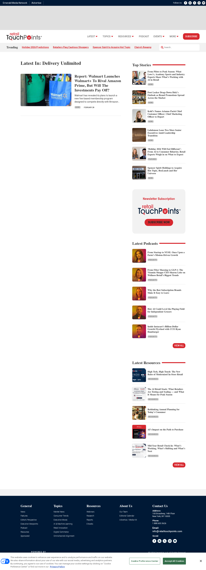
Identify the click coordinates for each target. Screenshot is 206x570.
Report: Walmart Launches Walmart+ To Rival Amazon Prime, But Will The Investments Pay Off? (98, 83)
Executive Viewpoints (29, 524)
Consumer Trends (61, 516)
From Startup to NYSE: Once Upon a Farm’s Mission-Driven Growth (166, 254)
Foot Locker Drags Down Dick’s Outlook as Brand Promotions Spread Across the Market (166, 95)
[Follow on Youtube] (203, 3)
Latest (91, 36)
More (173, 36)
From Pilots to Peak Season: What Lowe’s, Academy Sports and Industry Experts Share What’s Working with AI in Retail (166, 75)
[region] (103, 561)
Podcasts (152, 260)
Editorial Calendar (126, 516)
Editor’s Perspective (29, 520)
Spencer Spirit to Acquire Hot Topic (111, 47)
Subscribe (191, 36)
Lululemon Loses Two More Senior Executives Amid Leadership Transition (164, 132)
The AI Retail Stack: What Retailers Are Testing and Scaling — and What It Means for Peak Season (166, 391)
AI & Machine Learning (63, 524)
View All (179, 345)
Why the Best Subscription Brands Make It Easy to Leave (164, 291)
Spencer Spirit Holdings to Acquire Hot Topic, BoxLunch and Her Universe (165, 170)
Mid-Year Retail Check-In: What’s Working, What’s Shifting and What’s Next (166, 448)
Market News (59, 512)
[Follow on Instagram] (199, 3)
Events (158, 36)
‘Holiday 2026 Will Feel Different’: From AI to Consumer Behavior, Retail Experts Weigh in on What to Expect (166, 151)
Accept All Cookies (174, 561)
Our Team (123, 512)
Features (152, 159)
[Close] (200, 561)
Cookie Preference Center (144, 561)
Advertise (36, 3)
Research (90, 516)
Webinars (90, 512)
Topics (107, 36)
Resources (124, 36)
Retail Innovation (61, 528)
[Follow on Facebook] (185, 3)
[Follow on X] (194, 3)
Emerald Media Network (15, 3)
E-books (90, 524)
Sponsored (25, 536)
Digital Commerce (61, 532)
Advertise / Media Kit (128, 520)
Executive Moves (60, 520)
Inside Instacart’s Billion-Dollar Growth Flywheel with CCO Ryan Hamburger (164, 329)
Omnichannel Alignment (64, 536)
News (77, 107)
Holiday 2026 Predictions (35, 47)
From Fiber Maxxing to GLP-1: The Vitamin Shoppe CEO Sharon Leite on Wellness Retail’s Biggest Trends (166, 272)
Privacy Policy (57, 566)
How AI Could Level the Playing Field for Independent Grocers (166, 310)
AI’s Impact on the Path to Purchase (165, 429)
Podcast (144, 36)
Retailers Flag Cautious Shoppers (71, 47)
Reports (90, 520)
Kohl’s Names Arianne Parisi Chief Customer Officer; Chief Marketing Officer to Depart (165, 113)
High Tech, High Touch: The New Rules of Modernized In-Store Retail (165, 373)
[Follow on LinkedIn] (190, 3)
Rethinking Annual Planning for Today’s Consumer (163, 411)
